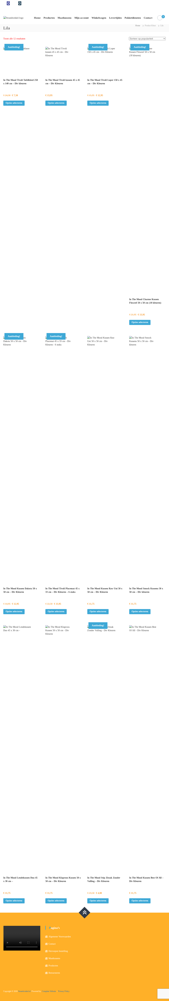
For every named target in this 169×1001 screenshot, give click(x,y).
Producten (49, 17)
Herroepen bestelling (58, 951)
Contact (148, 17)
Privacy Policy (63, 991)
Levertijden (115, 17)
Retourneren (54, 973)
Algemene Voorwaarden (60, 936)
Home (37, 17)
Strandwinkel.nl (24, 991)
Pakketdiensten (133, 17)
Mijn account (81, 17)
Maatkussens (64, 17)
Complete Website (49, 991)
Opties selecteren (14, 103)
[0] (160, 18)
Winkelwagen (99, 17)
